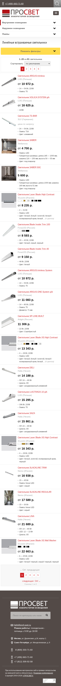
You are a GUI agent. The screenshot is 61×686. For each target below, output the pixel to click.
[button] (56, 13)
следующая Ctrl (31, 581)
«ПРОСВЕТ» (28, 676)
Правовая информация (43, 673)
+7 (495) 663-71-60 (14, 4)
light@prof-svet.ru (22, 625)
